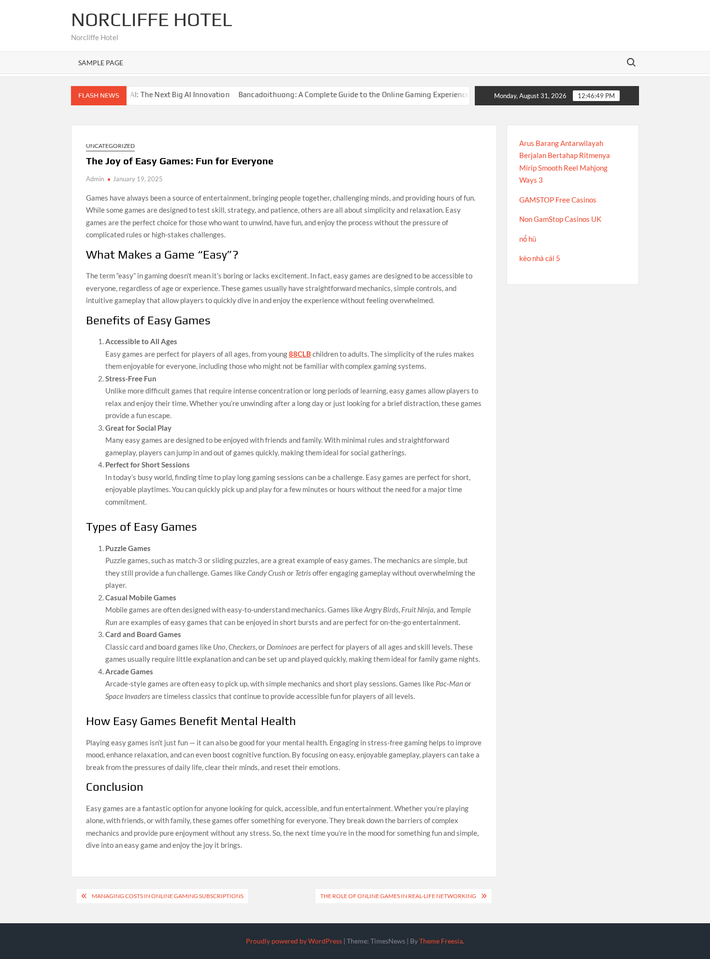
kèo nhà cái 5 (539, 258)
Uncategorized (110, 145)
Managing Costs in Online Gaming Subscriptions (167, 896)
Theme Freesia (441, 941)
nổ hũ (527, 238)
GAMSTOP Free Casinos (557, 199)
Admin (95, 179)
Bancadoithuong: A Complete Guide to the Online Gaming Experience (338, 94)
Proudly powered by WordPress (294, 941)
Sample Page (100, 62)
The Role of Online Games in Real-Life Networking (398, 896)
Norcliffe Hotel (151, 19)
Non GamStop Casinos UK (560, 219)
